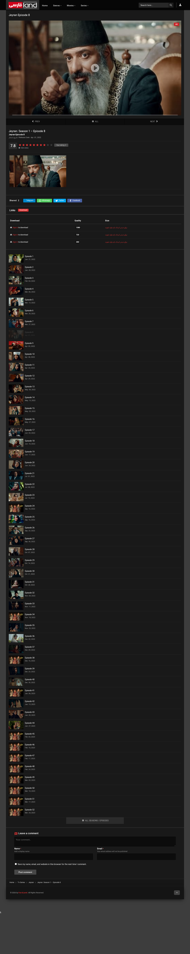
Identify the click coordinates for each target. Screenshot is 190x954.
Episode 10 (29, 354)
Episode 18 (29, 441)
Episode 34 (29, 614)
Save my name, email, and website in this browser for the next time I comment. (52, 864)
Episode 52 (29, 810)
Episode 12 (29, 376)
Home (45, 5)
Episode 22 (29, 484)
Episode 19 (29, 452)
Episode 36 (29, 636)
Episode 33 (29, 603)
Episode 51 (29, 799)
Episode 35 (29, 625)
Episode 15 (29, 408)
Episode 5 (29, 300)
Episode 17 (29, 430)
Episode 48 (29, 766)
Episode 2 (29, 267)
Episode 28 (29, 549)
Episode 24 (29, 506)
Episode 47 (29, 755)
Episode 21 (29, 473)
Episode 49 (29, 777)
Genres (56, 5)
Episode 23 (29, 495)
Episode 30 (29, 571)
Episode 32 (29, 593)
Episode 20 (29, 462)
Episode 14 (29, 397)
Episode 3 (29, 278)
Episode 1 (29, 256)
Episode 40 (29, 679)
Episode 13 (29, 386)
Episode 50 (29, 788)
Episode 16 (29, 419)
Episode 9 (29, 343)
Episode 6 (29, 310)
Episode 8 (29, 332)
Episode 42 (29, 701)
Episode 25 (29, 517)
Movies (70, 5)
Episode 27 (29, 538)
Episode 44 (29, 723)
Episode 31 (29, 582)
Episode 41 (29, 690)
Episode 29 (29, 560)
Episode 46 (29, 745)
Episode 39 (29, 669)
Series (84, 5)
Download (23, 210)
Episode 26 (29, 528)
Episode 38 (29, 658)
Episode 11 (29, 365)
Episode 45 (29, 734)
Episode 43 (29, 712)
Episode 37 (29, 647)
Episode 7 (29, 321)
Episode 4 (29, 289)
